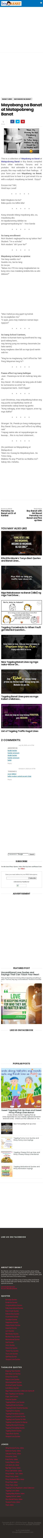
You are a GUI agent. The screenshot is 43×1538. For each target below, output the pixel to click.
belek (9, 760)
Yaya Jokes (10, 1505)
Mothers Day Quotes (13, 1336)
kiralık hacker (12, 751)
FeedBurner (25, 882)
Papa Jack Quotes (12, 1396)
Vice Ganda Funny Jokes (14, 1499)
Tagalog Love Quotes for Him (16, 1419)
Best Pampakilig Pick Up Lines (25, 1124)
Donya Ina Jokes (11, 1456)
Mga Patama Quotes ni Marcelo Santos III (20, 1391)
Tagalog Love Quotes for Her (15, 1416)
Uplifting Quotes (11, 1356)
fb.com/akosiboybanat (9, 1288)
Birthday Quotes (11, 1299)
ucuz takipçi (12, 774)
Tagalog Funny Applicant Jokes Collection (20, 1488)
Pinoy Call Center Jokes (14, 1471)
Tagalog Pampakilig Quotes (15, 1428)
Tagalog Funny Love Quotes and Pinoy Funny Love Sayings (26, 1139)
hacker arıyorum (13, 753)
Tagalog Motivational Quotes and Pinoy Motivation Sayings (27, 1167)
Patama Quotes (11, 1399)
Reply (10, 763)
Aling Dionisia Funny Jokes (15, 1448)
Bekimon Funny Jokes (13, 1451)
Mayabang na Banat (22, 99)
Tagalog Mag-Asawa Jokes (15, 1493)
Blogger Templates (34, 1522)
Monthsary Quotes (12, 1334)
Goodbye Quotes (11, 1319)
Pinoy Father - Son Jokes (14, 1473)
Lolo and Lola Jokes (12, 1465)
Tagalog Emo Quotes (13, 1411)
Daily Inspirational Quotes (14, 1308)
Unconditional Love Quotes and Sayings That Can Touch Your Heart (20, 973)
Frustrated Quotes (12, 1317)
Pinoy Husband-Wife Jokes (15, 1479)
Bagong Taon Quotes (13, 1371)
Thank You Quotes (12, 1351)
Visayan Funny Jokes (13, 1502)
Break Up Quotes (11, 1302)
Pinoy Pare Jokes (12, 1482)
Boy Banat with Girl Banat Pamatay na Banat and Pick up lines (34, 515)
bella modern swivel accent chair (19, 776)
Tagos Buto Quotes (12, 1433)
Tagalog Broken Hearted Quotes (17, 1408)
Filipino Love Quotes (12, 1379)
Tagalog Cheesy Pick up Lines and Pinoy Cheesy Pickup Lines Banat (27, 1153)
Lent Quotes (10, 1331)
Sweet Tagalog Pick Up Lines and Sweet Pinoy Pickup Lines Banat (21, 1111)
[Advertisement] (21, 29)
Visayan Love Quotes (13, 1359)
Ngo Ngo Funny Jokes (13, 1468)
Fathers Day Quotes (12, 1314)
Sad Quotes (10, 1342)
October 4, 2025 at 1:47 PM (27, 769)
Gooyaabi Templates (33, 1524)
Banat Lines (7, 99)
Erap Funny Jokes (12, 1459)
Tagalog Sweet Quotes (13, 1431)
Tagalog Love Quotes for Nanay (16, 1422)
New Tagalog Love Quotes (15, 1394)
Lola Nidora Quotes (12, 1388)
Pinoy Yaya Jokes (12, 1485)
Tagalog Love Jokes (12, 1491)
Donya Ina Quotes (12, 1376)
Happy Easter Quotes (13, 1325)
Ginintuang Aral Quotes (14, 1382)
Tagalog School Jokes (13, 1496)
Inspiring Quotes (11, 1328)
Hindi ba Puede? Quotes (14, 1385)
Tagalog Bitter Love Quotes (15, 1402)
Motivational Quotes (13, 1339)
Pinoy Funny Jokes (12, 1476)
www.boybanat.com (8, 1287)
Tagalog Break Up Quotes (14, 1405)
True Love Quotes (12, 1354)
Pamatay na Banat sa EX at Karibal (8, 512)
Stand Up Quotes (11, 1348)
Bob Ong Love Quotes (13, 1374)
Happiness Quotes (12, 1322)
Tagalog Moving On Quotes (15, 1425)
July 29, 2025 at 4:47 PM (26, 745)
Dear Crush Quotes (12, 1311)
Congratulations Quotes (14, 1305)
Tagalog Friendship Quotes (15, 1414)
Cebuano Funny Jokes (13, 1454)
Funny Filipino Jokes (12, 1462)
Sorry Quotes (10, 1345)
